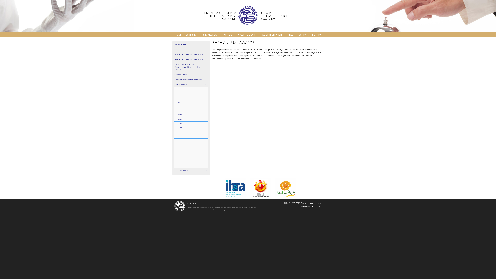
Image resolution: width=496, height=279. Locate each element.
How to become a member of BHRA (189, 59)
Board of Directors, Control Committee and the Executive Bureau (187, 67)
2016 (180, 128)
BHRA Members (210, 35)
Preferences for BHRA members (188, 79)
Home (178, 35)
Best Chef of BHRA (182, 170)
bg (313, 35)
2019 (180, 115)
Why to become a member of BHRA (189, 54)
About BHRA (190, 35)
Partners (227, 35)
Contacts (304, 35)
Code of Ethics (180, 74)
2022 (180, 102)
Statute (177, 49)
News (290, 35)
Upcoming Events (246, 35)
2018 (180, 119)
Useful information (272, 35)
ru (319, 35)
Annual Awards (181, 84)
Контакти (192, 203)
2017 (180, 123)
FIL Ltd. (317, 206)
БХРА (286, 203)
